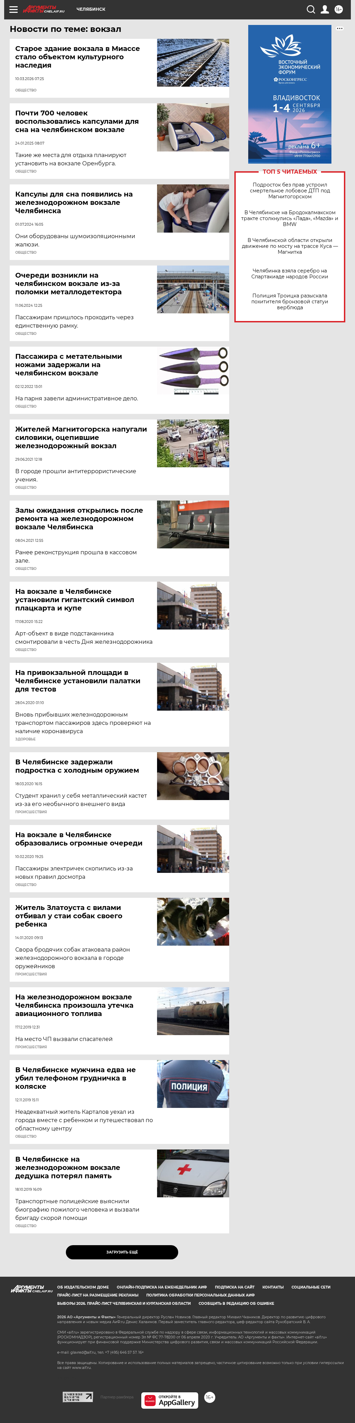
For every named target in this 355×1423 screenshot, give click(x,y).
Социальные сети (311, 1287)
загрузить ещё (122, 1252)
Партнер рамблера (117, 1397)
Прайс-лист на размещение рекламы (97, 1295)
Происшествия (31, 812)
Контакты (273, 1287)
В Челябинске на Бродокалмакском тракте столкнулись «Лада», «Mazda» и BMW (289, 218)
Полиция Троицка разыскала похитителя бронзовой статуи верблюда (289, 302)
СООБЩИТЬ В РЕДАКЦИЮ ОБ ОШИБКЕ (236, 1303)
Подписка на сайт (234, 1287)
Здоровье (25, 739)
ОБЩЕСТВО (25, 90)
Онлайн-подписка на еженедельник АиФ (162, 1287)
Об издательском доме (83, 1287)
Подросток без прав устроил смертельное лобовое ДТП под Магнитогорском (290, 191)
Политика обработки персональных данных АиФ (200, 1295)
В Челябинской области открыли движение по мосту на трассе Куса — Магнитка (290, 246)
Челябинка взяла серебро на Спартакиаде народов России (289, 274)
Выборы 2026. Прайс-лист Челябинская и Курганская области (124, 1303)
